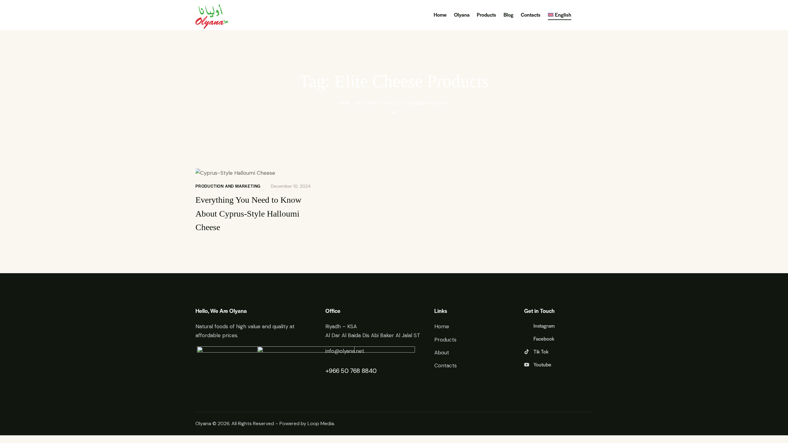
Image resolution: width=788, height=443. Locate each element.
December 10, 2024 (291, 186)
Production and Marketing (228, 186)
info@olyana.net (344, 351)
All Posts (368, 103)
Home (345, 103)
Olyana (203, 423)
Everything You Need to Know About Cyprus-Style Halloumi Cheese (248, 213)
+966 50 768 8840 (351, 371)
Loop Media (321, 423)
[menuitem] (559, 15)
